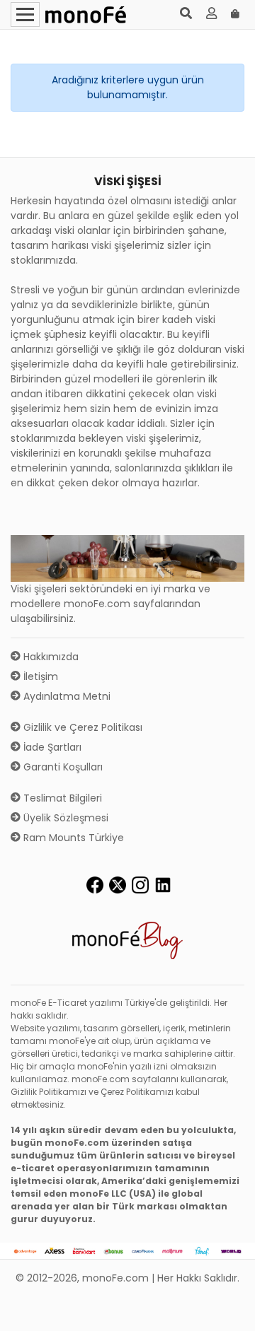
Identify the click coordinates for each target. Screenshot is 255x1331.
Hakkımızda (50, 657)
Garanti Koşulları (62, 767)
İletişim (39, 676)
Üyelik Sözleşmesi (64, 818)
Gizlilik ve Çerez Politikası (81, 727)
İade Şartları (51, 747)
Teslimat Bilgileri (61, 798)
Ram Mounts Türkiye (72, 838)
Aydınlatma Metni (65, 696)
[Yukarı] (228, 1309)
